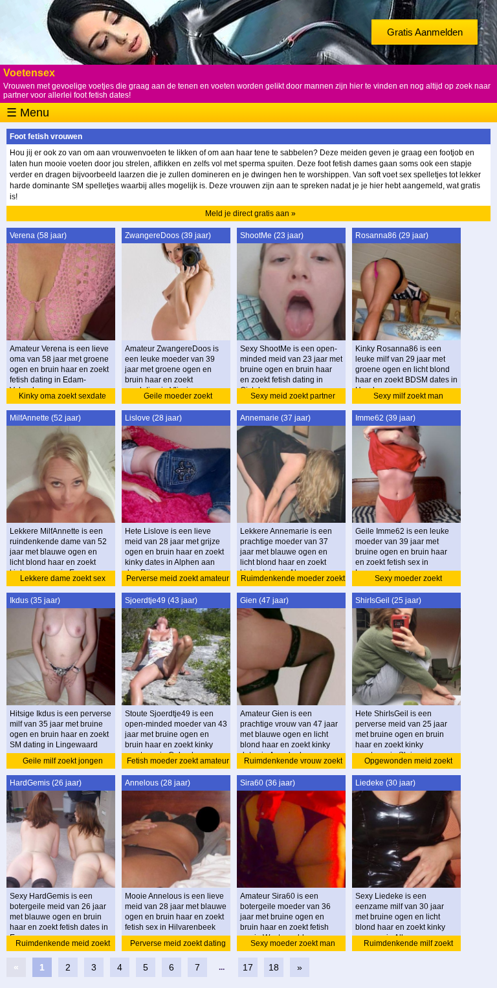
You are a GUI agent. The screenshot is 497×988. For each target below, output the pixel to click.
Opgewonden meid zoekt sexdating (408, 762)
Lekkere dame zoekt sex (62, 578)
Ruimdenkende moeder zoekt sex (293, 580)
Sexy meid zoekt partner (292, 396)
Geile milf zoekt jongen (63, 760)
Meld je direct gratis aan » (250, 213)
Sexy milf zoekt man (408, 396)
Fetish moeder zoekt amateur (178, 760)
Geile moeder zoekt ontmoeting (178, 397)
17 (248, 967)
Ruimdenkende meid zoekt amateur (63, 945)
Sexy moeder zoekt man (292, 943)
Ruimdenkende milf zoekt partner (408, 945)
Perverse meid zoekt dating (178, 943)
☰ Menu (27, 112)
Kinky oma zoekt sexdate (62, 396)
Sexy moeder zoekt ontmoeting (408, 580)
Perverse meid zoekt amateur (177, 578)
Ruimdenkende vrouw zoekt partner (293, 762)
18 (274, 967)
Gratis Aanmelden (425, 32)
